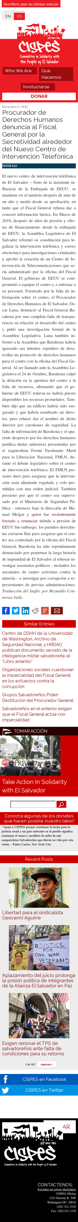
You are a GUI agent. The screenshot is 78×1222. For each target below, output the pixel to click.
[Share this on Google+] (45, 610)
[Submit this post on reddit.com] (35, 610)
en (8, 16)
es (19, 16)
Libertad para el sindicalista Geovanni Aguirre (32, 915)
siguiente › (47, 1064)
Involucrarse (36, 86)
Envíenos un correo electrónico (57, 1189)
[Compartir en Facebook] (6, 610)
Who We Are (18, 70)
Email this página (57, 610)
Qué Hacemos (51, 74)
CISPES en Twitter (44, 1090)
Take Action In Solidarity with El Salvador (34, 786)
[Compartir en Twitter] (16, 610)
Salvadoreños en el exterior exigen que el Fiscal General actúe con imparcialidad (37, 714)
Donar (39, 96)
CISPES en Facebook (44, 1079)
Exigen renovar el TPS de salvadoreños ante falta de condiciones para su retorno (33, 1048)
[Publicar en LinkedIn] (25, 610)
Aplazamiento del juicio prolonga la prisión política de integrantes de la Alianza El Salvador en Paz (38, 980)
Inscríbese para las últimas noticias (31, 3)
